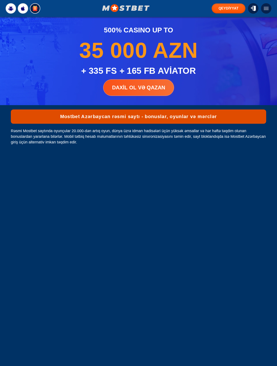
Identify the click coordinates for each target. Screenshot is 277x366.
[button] (269, 350)
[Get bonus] (35, 8)
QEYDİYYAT (228, 8)
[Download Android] (11, 8)
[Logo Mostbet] (126, 8)
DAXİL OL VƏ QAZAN (138, 87)
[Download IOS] (23, 8)
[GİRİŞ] (253, 8)
